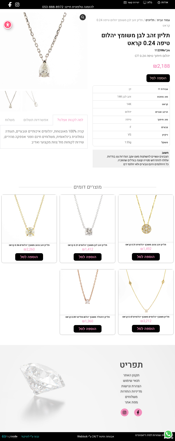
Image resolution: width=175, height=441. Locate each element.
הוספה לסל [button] (146, 257)
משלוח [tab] (10, 119)
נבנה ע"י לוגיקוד (30, 437)
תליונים (149, 20)
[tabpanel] (44, 137)
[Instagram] (125, 412)
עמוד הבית (163, 20)
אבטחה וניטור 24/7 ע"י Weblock (95, 437)
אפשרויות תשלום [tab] (35, 119)
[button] (83, 17)
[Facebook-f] (138, 412)
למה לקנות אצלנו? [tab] (70, 119)
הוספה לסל (158, 78)
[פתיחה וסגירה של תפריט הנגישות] (8, 25)
